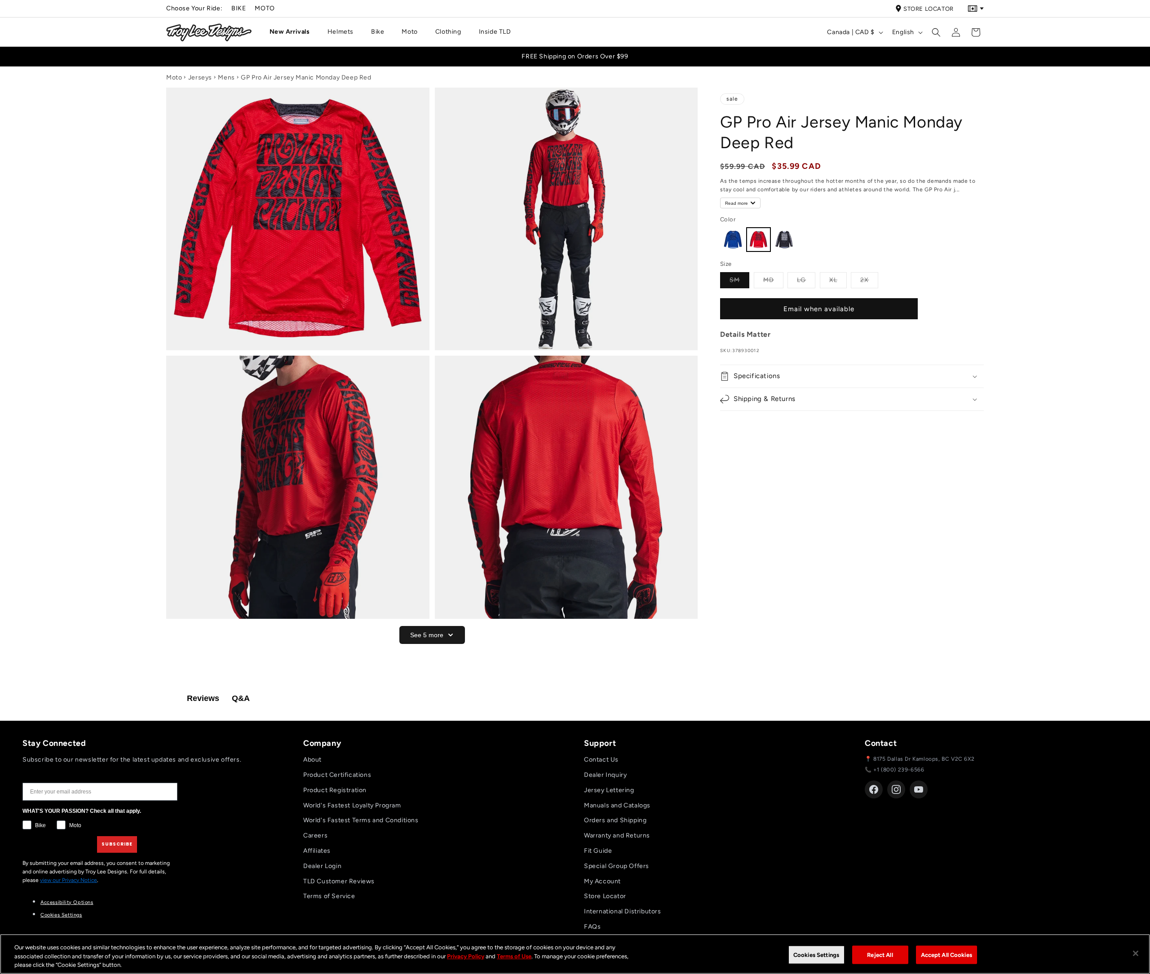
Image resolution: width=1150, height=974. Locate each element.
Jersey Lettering (609, 790)
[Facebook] (874, 789)
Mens (226, 77)
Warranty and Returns (617, 835)
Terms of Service (329, 896)
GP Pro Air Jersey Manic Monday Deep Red (306, 77)
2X (869, 280)
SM (739, 280)
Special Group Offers (616, 866)
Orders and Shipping (615, 820)
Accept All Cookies (946, 954)
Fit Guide (598, 851)
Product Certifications (337, 775)
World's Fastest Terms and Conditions (361, 820)
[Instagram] (896, 789)
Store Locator (928, 8)
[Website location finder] (976, 8)
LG (806, 280)
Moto (264, 8)
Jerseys (200, 77)
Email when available (818, 309)
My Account (602, 881)
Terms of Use (514, 956)
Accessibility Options (66, 902)
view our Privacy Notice (68, 880)
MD (773, 280)
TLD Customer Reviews (339, 881)
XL (838, 280)
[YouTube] (919, 789)
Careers (315, 835)
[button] (293, 31)
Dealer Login (322, 866)
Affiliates (317, 851)
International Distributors (622, 911)
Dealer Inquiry (605, 775)
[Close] (1136, 953)
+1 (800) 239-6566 (898, 770)
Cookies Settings (61, 915)
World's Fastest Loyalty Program (352, 805)
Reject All (880, 954)
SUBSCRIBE (117, 844)
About (312, 759)
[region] (575, 954)
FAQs (592, 926)
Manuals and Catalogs (617, 805)
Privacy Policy (465, 956)
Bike (238, 8)
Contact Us (601, 759)
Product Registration (335, 790)
